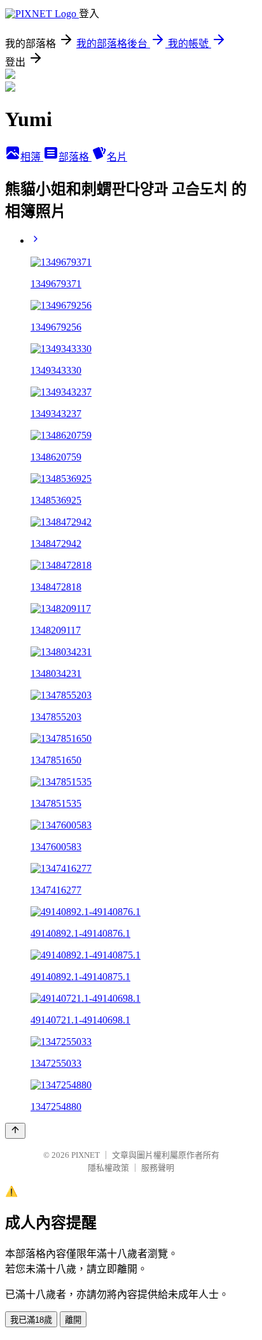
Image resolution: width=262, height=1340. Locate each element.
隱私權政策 (108, 1167)
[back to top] (15, 1131)
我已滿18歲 (31, 1320)
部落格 (75, 157)
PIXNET (85, 1155)
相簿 (31, 157)
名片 (117, 157)
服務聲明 (157, 1167)
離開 (73, 1320)
